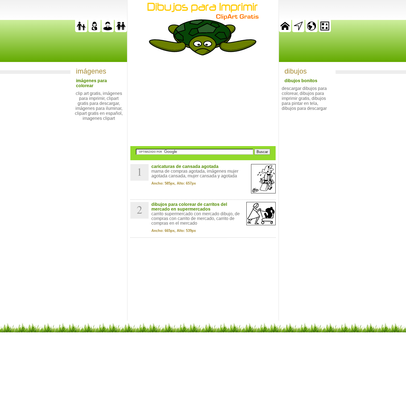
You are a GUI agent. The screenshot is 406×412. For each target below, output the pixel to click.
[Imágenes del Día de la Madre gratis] (94, 30)
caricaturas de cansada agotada (184, 166)
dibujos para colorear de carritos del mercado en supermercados (189, 206)
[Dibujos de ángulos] (298, 30)
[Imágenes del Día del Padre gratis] (81, 30)
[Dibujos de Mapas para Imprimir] (311, 30)
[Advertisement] (203, 100)
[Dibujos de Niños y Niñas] (121, 30)
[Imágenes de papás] (108, 30)
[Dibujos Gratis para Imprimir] (285, 30)
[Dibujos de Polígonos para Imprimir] (325, 30)
